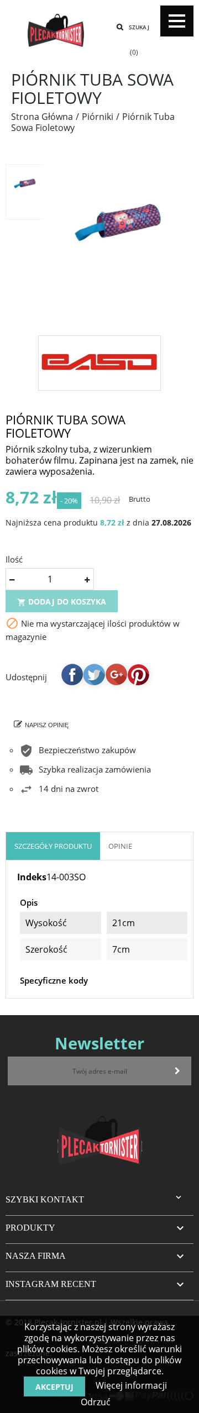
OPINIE (120, 846)
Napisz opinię (47, 725)
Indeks (31, 877)
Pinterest (138, 674)
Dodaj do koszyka (61, 601)
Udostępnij (72, 674)
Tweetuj (94, 674)
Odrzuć (96, 1402)
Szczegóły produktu (53, 846)
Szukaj (139, 27)
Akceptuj (54, 1387)
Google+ (116, 674)
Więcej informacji (130, 1385)
